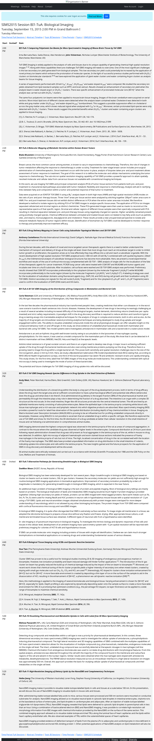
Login (140, 6)
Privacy (115, 739)
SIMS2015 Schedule (93, 37)
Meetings (15, 6)
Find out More (95, 16)
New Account (130, 6)
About (40, 6)
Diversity (133, 739)
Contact (48, 6)
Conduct (123, 739)
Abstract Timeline (35, 37)
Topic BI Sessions (52, 37)
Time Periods (68, 37)
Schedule (25, 6)
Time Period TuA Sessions (13, 37)
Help (34, 6)
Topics (79, 37)
